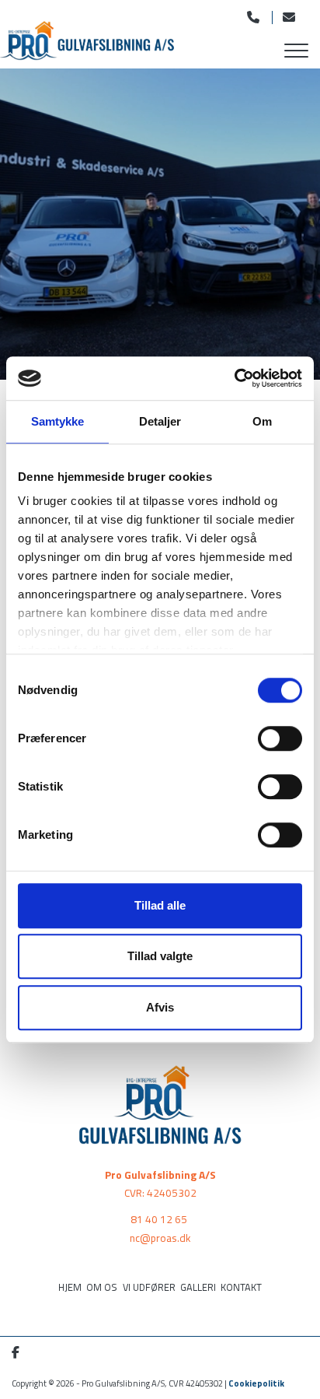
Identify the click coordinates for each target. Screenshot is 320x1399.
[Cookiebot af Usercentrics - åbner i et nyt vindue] (234, 378)
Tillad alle (160, 905)
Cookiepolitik (256, 1383)
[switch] (280, 738)
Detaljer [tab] (160, 421)
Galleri (198, 1287)
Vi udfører (149, 1287)
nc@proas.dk (160, 1238)
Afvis (160, 1007)
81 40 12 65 (158, 1219)
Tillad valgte (160, 955)
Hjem (70, 1287)
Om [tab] (262, 421)
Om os (101, 1287)
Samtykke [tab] (58, 421)
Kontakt (241, 1287)
